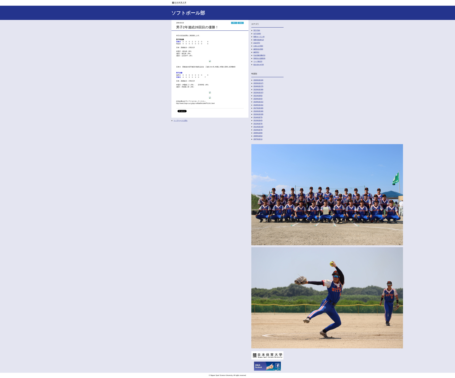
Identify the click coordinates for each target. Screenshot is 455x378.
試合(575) (256, 43)
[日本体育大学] (227, 2)
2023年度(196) (258, 89)
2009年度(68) (257, 133)
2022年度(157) (258, 92)
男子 (234, 22)
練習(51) (256, 52)
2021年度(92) (257, 96)
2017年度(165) (258, 108)
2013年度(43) (257, 120)
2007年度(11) (257, 139)
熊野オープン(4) (258, 37)
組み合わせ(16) (258, 64)
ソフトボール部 (188, 12)
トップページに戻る (180, 120)
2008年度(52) (257, 136)
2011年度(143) (258, 127)
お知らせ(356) (258, 46)
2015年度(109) (258, 114)
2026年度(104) (258, 80)
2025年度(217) (258, 83)
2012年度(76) (257, 124)
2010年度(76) (257, 130)
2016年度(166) (258, 111)
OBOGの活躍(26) (259, 58)
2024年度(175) (258, 86)
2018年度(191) (258, 105)
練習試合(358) (258, 49)
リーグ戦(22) (257, 61)
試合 (240, 22)
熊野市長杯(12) (258, 40)
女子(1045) (257, 34)
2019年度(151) (258, 102)
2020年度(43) (257, 99)
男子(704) (256, 30)
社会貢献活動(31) (259, 55)
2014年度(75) (257, 117)
